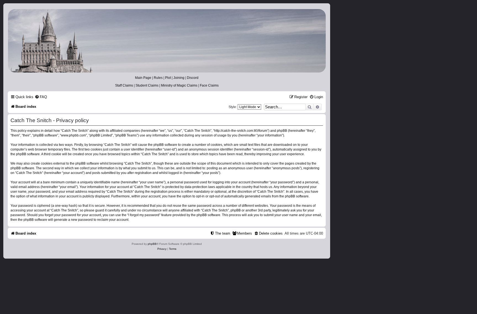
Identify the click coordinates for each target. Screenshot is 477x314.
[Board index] (166, 41)
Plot (168, 78)
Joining (178, 78)
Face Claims (209, 85)
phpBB (152, 243)
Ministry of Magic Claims (179, 85)
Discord (192, 78)
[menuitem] (41, 97)
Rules (158, 78)
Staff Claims (124, 85)
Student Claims (147, 85)
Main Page (143, 78)
